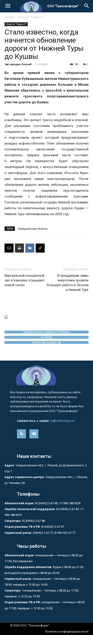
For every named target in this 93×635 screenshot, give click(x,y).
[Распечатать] (19, 248)
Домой (9, 17)
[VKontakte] (33, 433)
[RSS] (21, 433)
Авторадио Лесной (18, 64)
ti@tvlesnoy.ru (62, 420)
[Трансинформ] (46, 375)
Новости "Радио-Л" (31, 17)
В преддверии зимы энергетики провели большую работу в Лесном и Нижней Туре (67, 283)
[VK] (29, 248)
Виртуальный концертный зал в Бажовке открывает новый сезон (25, 280)
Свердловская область (33, 228)
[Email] (9, 248)
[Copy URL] (40, 248)
